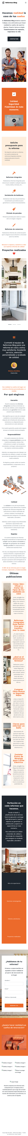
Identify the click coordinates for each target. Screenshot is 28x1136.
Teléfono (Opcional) (10, 997)
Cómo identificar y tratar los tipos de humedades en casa (19, 589)
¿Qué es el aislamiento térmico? (19, 659)
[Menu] (25, 2)
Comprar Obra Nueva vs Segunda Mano (19, 692)
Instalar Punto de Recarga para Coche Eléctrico (18, 758)
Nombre (7, 980)
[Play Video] (14, 120)
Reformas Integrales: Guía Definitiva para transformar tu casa (19, 625)
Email (7, 989)
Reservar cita (14, 1005)
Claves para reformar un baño (19, 726)
